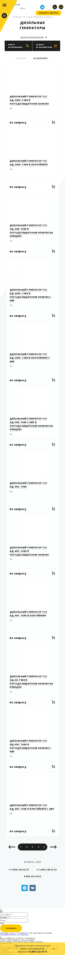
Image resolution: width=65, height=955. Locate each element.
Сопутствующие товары (39, 17)
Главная (16, 17)
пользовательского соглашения (14, 934)
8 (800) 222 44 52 (38, 951)
